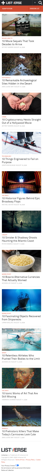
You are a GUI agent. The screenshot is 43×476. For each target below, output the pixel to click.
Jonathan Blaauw (8, 165)
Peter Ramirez (7, 244)
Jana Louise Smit (8, 87)
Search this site (40, 3)
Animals (5, 429)
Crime (4, 117)
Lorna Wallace (7, 323)
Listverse (4, 455)
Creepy (4, 235)
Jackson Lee (6, 283)
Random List (34, 9)
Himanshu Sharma (9, 400)
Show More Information (34, 3)
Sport (4, 353)
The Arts (5, 196)
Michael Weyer (7, 205)
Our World (6, 78)
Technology (6, 156)
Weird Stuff (6, 274)
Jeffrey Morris (7, 47)
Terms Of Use (20, 460)
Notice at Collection (7, 470)
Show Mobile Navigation (3, 3)
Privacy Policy (30, 460)
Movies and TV (7, 38)
